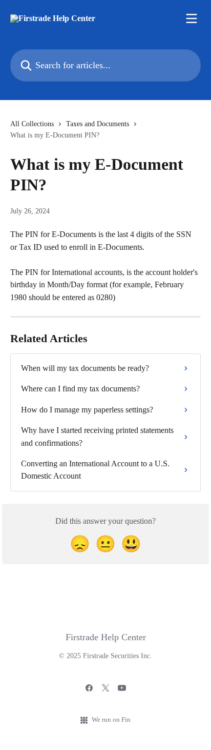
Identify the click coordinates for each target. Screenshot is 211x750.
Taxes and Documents (97, 124)
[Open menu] (191, 18)
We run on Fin (111, 719)
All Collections (32, 124)
